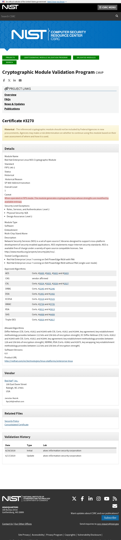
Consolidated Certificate (16, 424)
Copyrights (70, 534)
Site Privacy (24, 534)
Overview (10, 95)
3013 (52, 309)
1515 (52, 299)
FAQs (7, 99)
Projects (10, 57)
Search (9, 62)
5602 (55, 273)
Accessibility (38, 534)
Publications (12, 109)
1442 (52, 293)
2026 (55, 283)
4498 (41, 314)
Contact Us (7, 523)
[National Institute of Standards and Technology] (26, 498)
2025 (48, 283)
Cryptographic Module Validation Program (45, 57)
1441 (41, 293)
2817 (52, 319)
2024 (41, 283)
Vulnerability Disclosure (89, 534)
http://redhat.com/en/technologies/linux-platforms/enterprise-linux (39, 361)
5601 (48, 273)
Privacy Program (54, 534)
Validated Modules (86, 57)
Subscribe (110, 518)
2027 (66, 283)
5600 (41, 273)
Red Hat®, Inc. (11, 380)
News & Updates (14, 104)
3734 (41, 304)
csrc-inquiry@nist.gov (108, 523)
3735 (52, 304)
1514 (41, 299)
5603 (66, 273)
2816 (41, 319)
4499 (52, 314)
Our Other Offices (23, 523)
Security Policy (12, 421)
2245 (41, 288)
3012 (41, 309)
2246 (52, 288)
